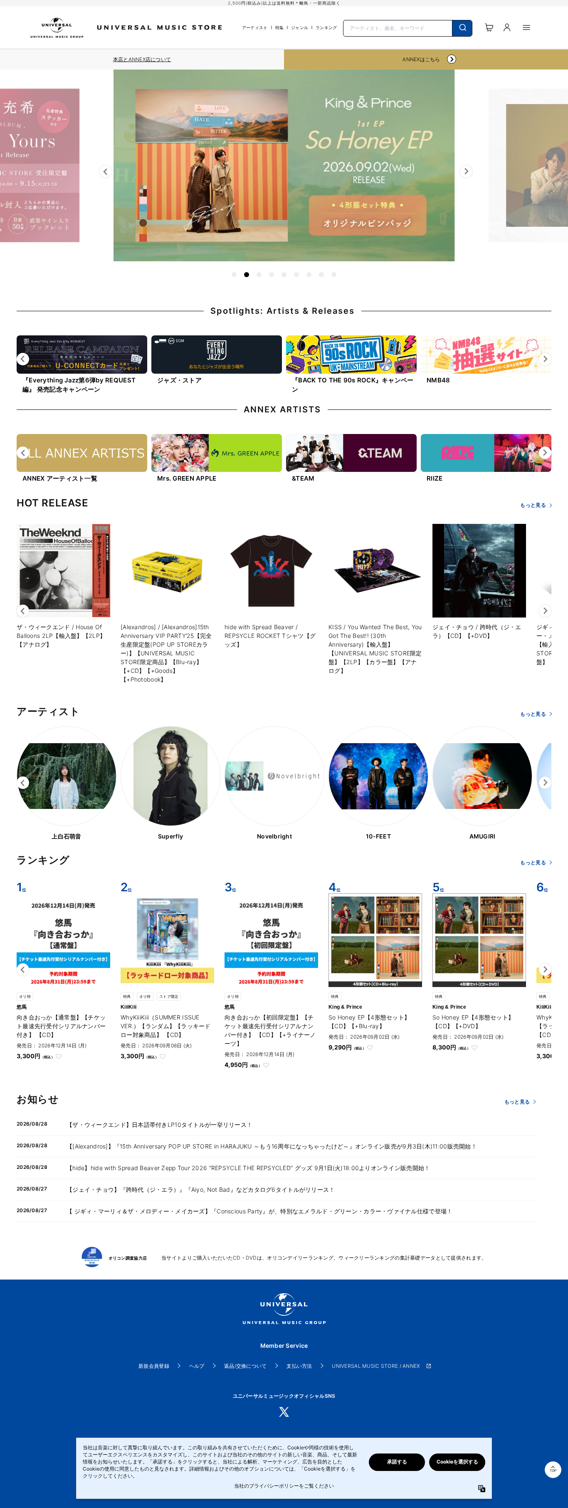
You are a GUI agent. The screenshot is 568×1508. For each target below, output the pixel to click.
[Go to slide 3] (259, 274)
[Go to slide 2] (246, 274)
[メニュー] (526, 27)
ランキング (326, 27)
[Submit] (462, 28)
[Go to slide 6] (296, 274)
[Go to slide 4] (271, 274)
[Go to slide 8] (321, 274)
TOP (553, 1471)
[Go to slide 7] (308, 274)
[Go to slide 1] (234, 274)
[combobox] (407, 27)
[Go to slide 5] (284, 274)
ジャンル (299, 27)
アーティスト (255, 27)
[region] (142, 59)
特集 (279, 27)
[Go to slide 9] (333, 274)
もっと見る (533, 505)
